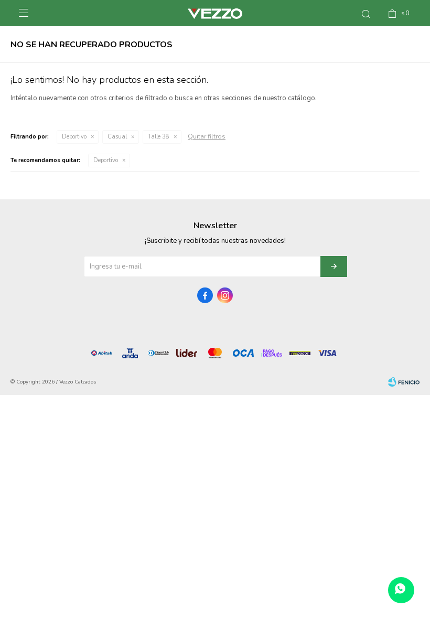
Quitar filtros (206, 136)
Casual (117, 137)
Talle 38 (158, 137)
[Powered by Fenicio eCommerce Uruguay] (404, 382)
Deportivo (74, 137)
